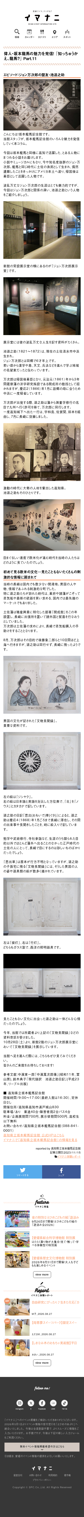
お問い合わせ (35, 1475)
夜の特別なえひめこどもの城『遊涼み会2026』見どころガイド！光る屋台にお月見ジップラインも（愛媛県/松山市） (55, 1217)
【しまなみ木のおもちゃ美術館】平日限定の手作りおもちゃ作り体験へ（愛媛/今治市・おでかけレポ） (55, 1343)
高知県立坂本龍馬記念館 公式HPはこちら (33, 1135)
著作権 (67, 1475)
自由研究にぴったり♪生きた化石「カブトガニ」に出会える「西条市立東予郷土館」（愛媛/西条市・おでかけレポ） (55, 1302)
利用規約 (52, 1475)
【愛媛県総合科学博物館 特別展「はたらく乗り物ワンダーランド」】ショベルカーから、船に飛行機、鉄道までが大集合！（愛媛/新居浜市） (55, 1237)
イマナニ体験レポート (69, 1156)
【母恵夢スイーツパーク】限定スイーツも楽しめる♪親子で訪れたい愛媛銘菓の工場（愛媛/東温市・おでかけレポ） (55, 1322)
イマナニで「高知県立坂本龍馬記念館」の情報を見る (40, 1139)
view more (42, 1274)
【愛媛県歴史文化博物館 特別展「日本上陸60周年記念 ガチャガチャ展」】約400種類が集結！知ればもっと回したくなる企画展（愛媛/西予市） (55, 1258)
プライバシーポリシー (42, 1479)
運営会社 (17, 1475)
